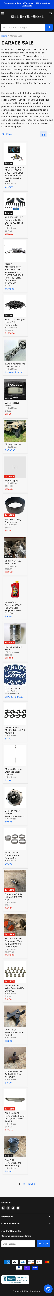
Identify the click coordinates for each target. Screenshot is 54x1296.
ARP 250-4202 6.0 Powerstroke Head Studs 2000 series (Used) (14, 221)
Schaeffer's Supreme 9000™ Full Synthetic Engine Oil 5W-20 (13, 606)
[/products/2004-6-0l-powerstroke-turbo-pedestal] (15, 1016)
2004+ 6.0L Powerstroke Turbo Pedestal (14, 1032)
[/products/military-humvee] (15, 431)
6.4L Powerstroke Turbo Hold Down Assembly (13, 1074)
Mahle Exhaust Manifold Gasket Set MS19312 (15, 730)
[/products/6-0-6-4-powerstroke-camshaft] (15, 350)
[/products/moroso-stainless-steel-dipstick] (15, 755)
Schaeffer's (9, 613)
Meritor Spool (12, 480)
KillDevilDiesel (10, 184)
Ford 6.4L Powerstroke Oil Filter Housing (13, 1163)
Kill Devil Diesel (11, 327)
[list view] (50, 134)
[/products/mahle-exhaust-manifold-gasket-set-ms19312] (15, 714)
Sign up (43, 1243)
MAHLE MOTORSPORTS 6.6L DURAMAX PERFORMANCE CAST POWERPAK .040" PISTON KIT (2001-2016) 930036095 (14, 274)
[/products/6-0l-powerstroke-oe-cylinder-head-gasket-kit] (15, 675)
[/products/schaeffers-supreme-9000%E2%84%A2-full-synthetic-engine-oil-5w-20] (15, 589)
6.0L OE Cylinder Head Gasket (13, 689)
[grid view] (43, 134)
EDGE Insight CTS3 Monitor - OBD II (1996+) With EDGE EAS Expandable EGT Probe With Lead (14, 174)
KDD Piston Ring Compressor (13, 520)
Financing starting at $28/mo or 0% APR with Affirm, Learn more (27, 4)
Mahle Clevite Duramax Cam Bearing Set (12, 855)
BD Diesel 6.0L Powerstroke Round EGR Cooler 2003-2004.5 (15, 1117)
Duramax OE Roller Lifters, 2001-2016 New (14, 897)
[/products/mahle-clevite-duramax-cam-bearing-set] (15, 839)
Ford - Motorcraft (12, 694)
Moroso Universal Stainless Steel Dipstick (13, 772)
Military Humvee (13, 444)
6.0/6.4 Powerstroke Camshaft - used (15, 365)
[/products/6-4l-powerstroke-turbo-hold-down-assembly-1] (15, 1058)
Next (31, 1184)
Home (4, 36)
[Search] (49, 27)
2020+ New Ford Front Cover (13, 562)
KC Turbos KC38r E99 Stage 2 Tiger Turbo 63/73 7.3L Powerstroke (14, 942)
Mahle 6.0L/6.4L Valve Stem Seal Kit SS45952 (14, 988)
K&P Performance (12, 652)
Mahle (7, 286)
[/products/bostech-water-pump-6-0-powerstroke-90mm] (15, 797)
